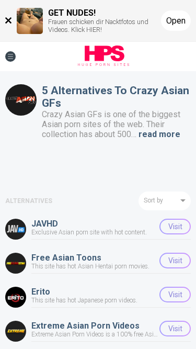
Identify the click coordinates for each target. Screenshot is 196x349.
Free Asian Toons (66, 258)
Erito (40, 292)
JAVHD (44, 224)
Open (176, 21)
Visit (175, 226)
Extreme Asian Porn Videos (85, 326)
